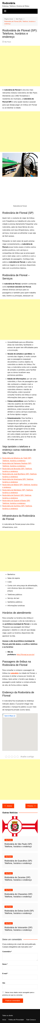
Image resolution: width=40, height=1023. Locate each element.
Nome (5, 964)
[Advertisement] (20, 66)
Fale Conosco (31, 1020)
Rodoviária (8, 3)
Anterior (9, 806)
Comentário (7, 951)
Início (4, 1020)
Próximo (30, 806)
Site (3, 983)
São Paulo (7, 42)
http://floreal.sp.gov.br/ (25, 654)
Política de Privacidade (16, 1020)
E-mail (5, 973)
